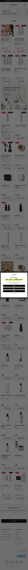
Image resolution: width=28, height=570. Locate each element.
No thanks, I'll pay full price (14, 293)
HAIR (14, 291)
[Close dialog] (26, 273)
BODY (14, 288)
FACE (14, 285)
